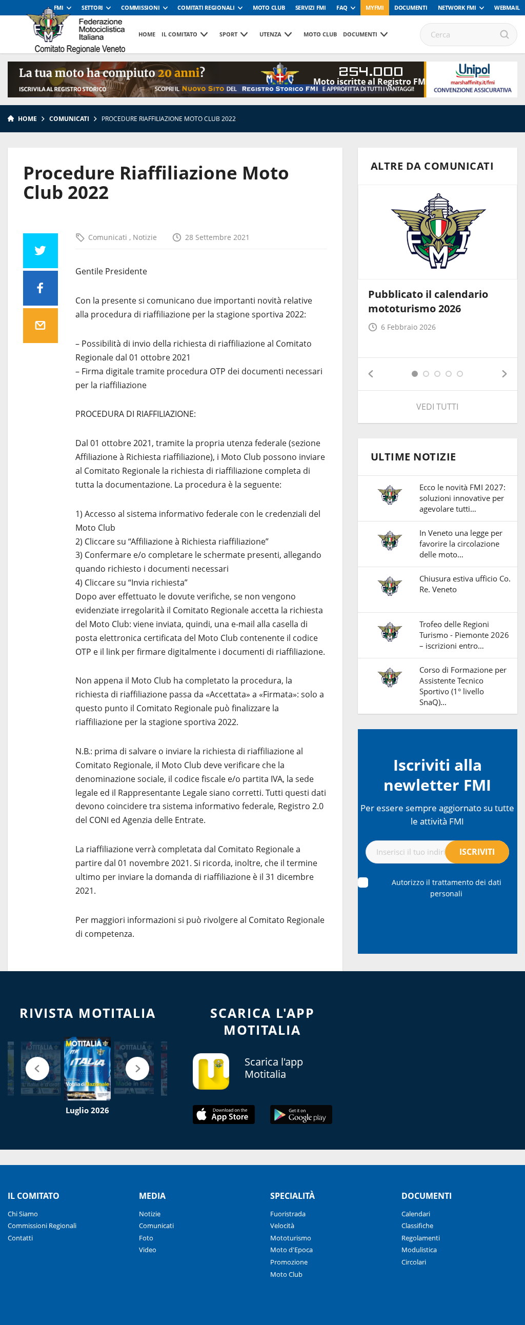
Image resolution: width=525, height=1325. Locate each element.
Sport (228, 34)
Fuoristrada (288, 1213)
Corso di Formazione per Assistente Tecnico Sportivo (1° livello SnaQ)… (463, 686)
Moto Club (269, 7)
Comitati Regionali (206, 7)
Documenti (411, 7)
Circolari (413, 1262)
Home (146, 34)
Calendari (415, 1213)
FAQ (342, 7)
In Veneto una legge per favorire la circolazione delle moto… (460, 543)
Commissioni (140, 7)
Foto (146, 1237)
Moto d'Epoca (291, 1249)
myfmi (375, 7)
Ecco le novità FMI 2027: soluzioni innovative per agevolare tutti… (462, 498)
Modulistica (419, 1249)
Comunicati (69, 118)
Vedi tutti (437, 406)
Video (147, 1249)
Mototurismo (290, 1237)
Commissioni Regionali (42, 1225)
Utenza (270, 34)
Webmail (507, 7)
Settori (92, 7)
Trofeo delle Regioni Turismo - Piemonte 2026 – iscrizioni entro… (464, 635)
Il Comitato (179, 34)
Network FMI (457, 7)
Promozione (289, 1262)
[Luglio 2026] (87, 1068)
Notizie (145, 237)
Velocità (282, 1225)
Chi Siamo (23, 1213)
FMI (59, 7)
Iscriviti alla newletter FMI (437, 774)
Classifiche (417, 1225)
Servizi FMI (310, 7)
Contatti (20, 1237)
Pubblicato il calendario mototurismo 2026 (428, 301)
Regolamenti (420, 1237)
